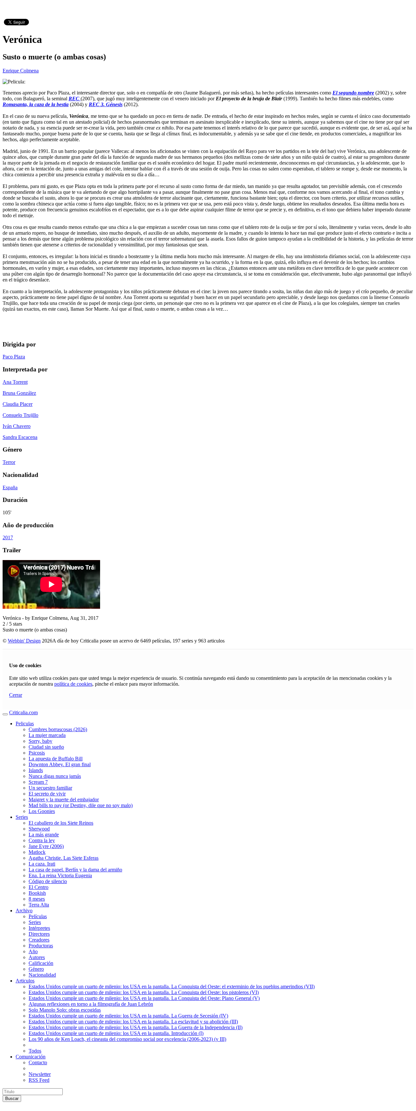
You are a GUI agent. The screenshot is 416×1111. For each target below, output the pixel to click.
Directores (39, 934)
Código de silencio (48, 881)
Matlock (37, 852)
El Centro (38, 887)
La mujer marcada (47, 735)
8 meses (37, 899)
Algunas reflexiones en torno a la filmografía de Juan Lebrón (91, 1004)
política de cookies (73, 684)
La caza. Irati (42, 864)
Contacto (38, 1062)
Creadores (39, 939)
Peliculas (25, 723)
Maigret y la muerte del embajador (64, 799)
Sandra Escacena (20, 437)
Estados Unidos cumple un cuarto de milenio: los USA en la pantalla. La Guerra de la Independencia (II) (135, 1027)
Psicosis (37, 752)
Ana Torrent (15, 382)
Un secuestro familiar (50, 788)
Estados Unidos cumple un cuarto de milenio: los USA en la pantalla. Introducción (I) (116, 1033)
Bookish (37, 893)
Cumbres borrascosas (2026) (58, 729)
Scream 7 (38, 782)
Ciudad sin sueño (46, 747)
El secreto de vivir (47, 793)
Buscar (12, 1098)
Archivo (24, 910)
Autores (37, 957)
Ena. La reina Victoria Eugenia (60, 875)
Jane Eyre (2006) (46, 846)
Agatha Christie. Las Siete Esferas (63, 858)
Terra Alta (39, 904)
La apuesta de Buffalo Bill (56, 758)
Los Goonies (42, 811)
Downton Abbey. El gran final (60, 764)
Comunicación (31, 1056)
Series (22, 817)
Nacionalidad (42, 975)
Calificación (41, 963)
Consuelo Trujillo (20, 415)
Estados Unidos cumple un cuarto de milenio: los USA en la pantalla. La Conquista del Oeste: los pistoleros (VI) (144, 992)
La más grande (44, 834)
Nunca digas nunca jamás (55, 776)
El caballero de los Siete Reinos (61, 823)
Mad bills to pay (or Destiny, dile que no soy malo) (81, 805)
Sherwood (39, 828)
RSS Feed (39, 1080)
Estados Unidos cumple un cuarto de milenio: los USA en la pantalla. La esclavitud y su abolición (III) (133, 1021)
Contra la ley (42, 840)
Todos (35, 1051)
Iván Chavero (17, 426)
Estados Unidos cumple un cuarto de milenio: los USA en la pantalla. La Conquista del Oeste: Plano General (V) (144, 998)
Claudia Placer (17, 404)
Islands (36, 770)
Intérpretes (39, 928)
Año (33, 951)
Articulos (25, 980)
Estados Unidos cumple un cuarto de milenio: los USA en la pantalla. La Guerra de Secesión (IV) (128, 1015)
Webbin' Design (24, 640)
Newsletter (40, 1074)
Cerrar (15, 695)
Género (36, 969)
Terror (9, 462)
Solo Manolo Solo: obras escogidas (65, 1010)
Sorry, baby (40, 741)
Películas (38, 916)
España (10, 487)
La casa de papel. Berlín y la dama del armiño (75, 869)
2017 (8, 537)
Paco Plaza (14, 356)
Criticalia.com (23, 712)
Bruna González (19, 393)
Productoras (41, 945)
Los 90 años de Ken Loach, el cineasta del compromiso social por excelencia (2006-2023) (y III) (127, 1039)
